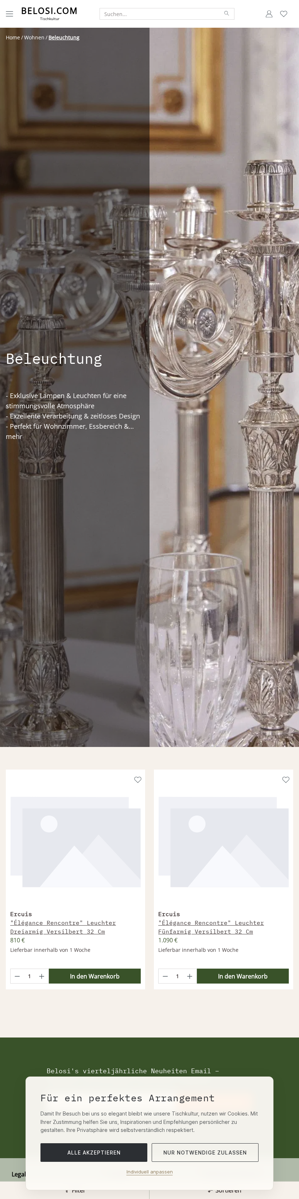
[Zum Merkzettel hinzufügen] (137, 779)
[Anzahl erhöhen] (42, 976)
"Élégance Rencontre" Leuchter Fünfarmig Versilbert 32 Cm (211, 927)
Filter (79, 1190)
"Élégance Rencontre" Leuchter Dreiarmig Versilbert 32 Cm (63, 927)
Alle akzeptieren (94, 1152)
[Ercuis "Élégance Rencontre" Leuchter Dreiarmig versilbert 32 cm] (75, 840)
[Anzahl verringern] (17, 976)
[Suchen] (227, 14)
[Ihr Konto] (269, 14)
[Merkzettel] (283, 14)
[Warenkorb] (293, 14)
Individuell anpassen (150, 1172)
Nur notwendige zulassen (205, 1152)
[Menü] (9, 14)
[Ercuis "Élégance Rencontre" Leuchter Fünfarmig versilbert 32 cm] (223, 840)
